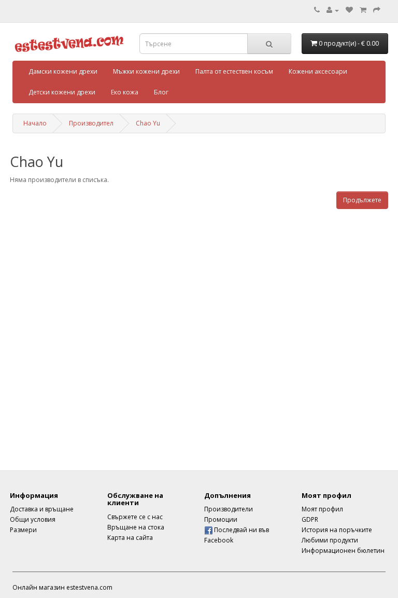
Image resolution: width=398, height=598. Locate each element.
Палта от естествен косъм (234, 71)
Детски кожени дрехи (62, 92)
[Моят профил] (332, 10)
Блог (161, 92)
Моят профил (322, 509)
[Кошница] (363, 10)
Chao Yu (148, 123)
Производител (91, 123)
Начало (35, 123)
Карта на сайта (130, 537)
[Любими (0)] (349, 10)
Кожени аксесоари (318, 71)
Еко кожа (124, 92)
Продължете (362, 200)
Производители (228, 509)
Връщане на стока (135, 527)
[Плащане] (376, 10)
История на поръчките (337, 529)
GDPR (310, 519)
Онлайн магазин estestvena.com (62, 587)
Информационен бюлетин (343, 550)
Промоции (220, 519)
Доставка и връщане (42, 509)
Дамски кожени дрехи (63, 71)
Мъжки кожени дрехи (146, 71)
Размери (23, 529)
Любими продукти (330, 540)
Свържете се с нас (135, 516)
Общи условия (32, 519)
